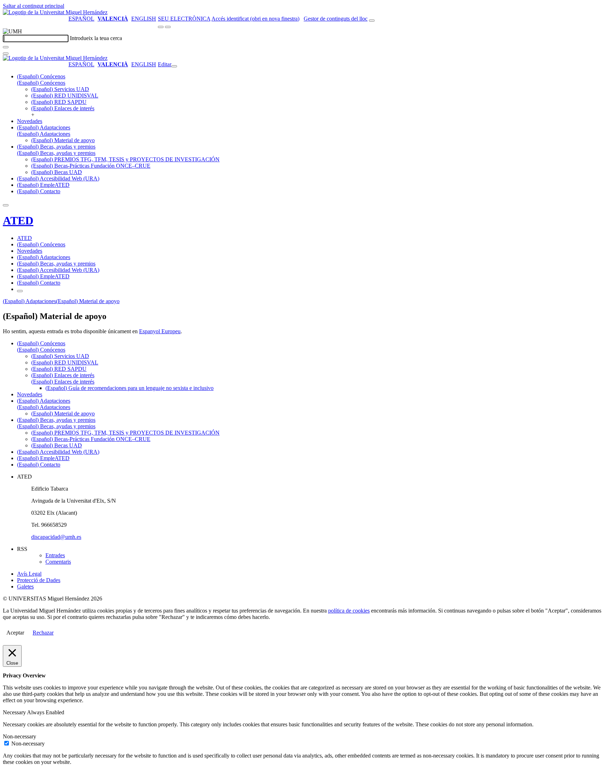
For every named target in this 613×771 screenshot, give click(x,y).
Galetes (25, 586)
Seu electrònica (184, 19)
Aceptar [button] (15, 633)
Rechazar (43, 633)
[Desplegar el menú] (168, 27)
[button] (41, 83)
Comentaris (58, 562)
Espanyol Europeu (160, 331)
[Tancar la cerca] (6, 53)
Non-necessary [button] (19, 736)
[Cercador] (372, 20)
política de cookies (349, 611)
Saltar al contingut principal (33, 6)
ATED (18, 220)
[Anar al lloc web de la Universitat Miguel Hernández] (55, 12)
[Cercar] (6, 47)
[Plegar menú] (174, 66)
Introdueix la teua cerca (96, 38)
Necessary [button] (15, 712)
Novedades (29, 121)
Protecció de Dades (38, 580)
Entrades (55, 555)
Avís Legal (29, 574)
